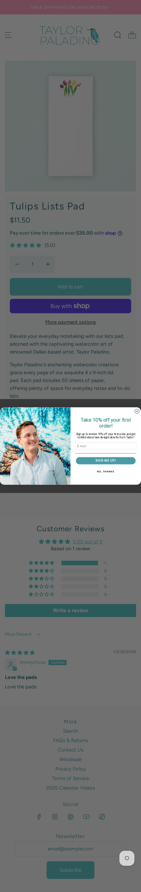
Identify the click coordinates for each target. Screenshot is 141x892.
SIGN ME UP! (105, 460)
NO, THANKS (105, 471)
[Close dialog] (137, 411)
